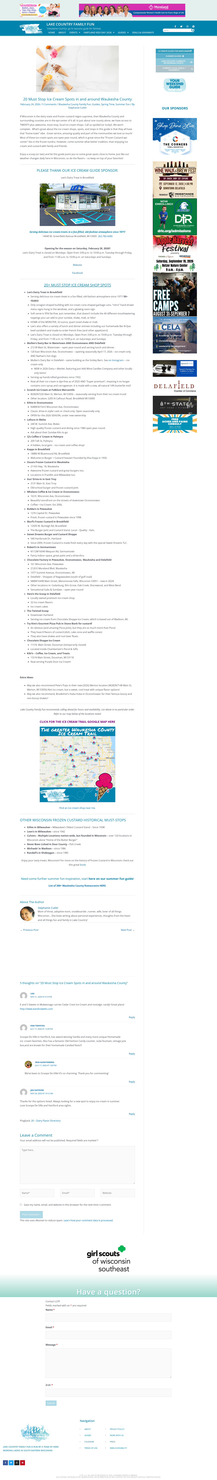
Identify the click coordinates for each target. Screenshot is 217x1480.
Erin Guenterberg (44, 1062)
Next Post (128, 930)
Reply (132, 1017)
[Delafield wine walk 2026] (175, 179)
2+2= (49, 1385)
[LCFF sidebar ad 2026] (175, 253)
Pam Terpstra (37, 1025)
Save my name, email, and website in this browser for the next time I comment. (67, 1204)
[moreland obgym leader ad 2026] (132, 10)
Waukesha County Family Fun (74, 104)
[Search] (192, 30)
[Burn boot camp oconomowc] (175, 294)
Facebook (77, 273)
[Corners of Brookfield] (175, 136)
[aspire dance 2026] (40, 10)
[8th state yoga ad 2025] (175, 404)
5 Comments (49, 104)
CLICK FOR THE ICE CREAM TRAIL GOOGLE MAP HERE (77, 722)
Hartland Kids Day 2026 (98, 32)
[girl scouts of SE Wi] (108, 1258)
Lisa (32, 993)
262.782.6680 (105, 236)
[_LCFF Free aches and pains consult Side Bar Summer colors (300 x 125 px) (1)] (175, 423)
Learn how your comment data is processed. (88, 1220)
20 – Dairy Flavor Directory (46, 1120)
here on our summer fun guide (111, 879)
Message (52, 1344)
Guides (122, 32)
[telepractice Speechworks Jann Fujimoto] (175, 368)
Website (77, 265)
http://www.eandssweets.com (36, 1008)
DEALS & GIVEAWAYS (143, 32)
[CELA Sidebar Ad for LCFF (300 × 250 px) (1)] (175, 334)
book (83, 864)
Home (51, 32)
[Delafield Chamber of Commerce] (175, 386)
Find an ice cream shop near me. (77, 808)
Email (50, 1327)
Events (73, 32)
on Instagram (115, 360)
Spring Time (107, 104)
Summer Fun (123, 104)
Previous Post (29, 930)
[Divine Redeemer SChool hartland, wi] (175, 216)
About (62, 32)
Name (50, 1309)
